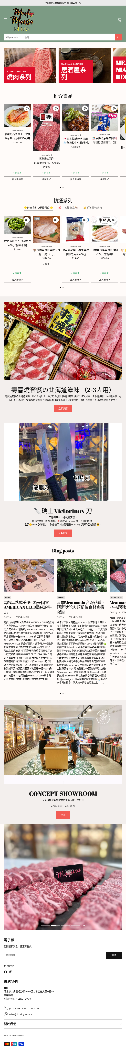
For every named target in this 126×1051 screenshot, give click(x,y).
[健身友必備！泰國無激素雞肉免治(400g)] (75, 229)
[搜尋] (118, 37)
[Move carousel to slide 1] (60, 187)
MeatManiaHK (17, 1035)
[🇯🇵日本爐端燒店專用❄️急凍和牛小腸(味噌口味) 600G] (75, 117)
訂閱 (114, 955)
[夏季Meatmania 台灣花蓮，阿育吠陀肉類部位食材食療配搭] (82, 575)
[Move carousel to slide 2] (63, 187)
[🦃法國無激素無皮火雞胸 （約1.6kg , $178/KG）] (46, 229)
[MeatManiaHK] (22, 19)
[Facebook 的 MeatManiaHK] (6, 972)
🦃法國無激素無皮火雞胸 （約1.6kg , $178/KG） (46, 254)
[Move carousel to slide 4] (75, 926)
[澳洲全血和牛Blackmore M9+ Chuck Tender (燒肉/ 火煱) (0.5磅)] (46, 127)
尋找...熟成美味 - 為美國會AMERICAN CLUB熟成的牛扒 (28, 607)
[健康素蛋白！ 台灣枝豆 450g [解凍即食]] (17, 225)
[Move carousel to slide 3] (65, 187)
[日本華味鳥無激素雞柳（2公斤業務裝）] (104, 229)
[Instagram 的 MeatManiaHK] (11, 972)
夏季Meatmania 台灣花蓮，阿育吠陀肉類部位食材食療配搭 (81, 607)
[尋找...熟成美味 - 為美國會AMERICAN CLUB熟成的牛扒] (29, 575)
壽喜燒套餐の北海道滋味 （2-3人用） (24, 396)
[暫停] (84, 925)
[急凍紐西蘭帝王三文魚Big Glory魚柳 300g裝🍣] (17, 115)
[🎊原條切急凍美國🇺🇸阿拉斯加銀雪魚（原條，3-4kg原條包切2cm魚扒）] (104, 117)
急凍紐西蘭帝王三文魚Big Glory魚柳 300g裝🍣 (17, 138)
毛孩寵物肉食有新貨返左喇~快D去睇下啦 (63, 2)
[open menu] (5, 19)
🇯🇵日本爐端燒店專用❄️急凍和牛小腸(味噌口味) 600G (75, 143)
